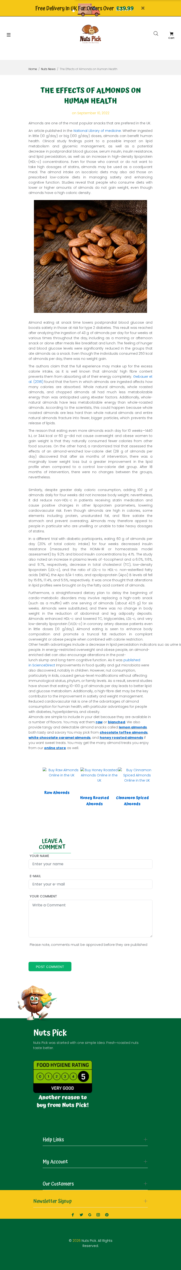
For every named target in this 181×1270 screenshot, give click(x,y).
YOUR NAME (39, 855)
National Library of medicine (97, 130)
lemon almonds (133, 727)
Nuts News (48, 69)
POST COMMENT (50, 967)
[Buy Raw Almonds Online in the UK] (61, 772)
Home (33, 69)
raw (99, 722)
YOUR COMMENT (43, 896)
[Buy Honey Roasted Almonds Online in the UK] (99, 774)
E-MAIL (35, 876)
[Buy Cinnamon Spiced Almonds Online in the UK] (137, 774)
